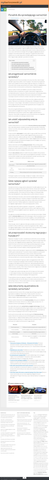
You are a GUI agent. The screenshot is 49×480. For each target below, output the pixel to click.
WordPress (6, 479)
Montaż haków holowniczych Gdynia (40, 431)
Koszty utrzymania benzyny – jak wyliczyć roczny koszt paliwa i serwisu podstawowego (24, 425)
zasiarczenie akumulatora (40, 473)
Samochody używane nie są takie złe (7, 453)
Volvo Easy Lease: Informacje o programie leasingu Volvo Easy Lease (26, 372)
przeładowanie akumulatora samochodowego (41, 447)
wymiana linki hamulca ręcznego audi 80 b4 (40, 466)
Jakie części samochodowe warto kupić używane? (21, 365)
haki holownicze (40, 419)
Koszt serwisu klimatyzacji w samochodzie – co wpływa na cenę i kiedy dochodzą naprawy (23, 429)
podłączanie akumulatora (40, 442)
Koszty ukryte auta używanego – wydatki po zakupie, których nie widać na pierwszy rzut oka (24, 416)
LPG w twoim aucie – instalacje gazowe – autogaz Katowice (38, 397)
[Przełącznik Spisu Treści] (33, 61)
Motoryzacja (11, 9)
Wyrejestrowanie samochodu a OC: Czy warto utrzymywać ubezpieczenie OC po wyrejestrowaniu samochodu (8, 416)
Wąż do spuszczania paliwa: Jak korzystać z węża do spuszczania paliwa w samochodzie (8, 450)
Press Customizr (14, 479)
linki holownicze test (41, 427)
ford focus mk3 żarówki (38, 416)
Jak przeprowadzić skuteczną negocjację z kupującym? (23, 67)
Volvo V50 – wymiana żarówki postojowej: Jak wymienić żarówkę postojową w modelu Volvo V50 (7, 421)
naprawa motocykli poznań (38, 436)
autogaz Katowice (42, 414)
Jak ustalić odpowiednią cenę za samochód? (20, 64)
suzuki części (41, 458)
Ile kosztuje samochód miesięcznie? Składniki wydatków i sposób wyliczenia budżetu (24, 434)
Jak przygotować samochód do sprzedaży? (20, 62)
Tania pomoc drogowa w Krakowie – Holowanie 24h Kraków (24, 343)
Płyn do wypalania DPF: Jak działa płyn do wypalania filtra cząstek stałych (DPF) (27, 397)
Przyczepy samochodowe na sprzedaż (8, 439)
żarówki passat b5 (45, 474)
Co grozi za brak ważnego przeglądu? (18, 360)
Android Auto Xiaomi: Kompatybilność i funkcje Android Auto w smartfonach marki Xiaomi (8, 426)
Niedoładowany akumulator (16, 350)
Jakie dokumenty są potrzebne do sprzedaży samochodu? (23, 69)
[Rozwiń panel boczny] (2, 9)
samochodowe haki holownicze (42, 455)
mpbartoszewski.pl (15, 18)
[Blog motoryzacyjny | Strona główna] (11, 2)
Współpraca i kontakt (6, 6)
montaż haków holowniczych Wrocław (40, 433)
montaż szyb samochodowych (40, 435)
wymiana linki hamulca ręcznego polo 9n (38, 469)
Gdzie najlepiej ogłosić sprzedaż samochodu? (21, 65)
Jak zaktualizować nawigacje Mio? (18, 355)
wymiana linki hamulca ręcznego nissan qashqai (41, 467)
